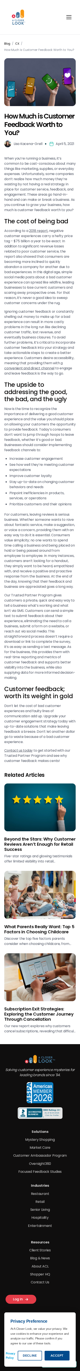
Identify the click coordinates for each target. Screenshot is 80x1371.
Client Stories (40, 1250)
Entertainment (40, 1225)
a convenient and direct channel (33, 366)
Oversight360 (40, 1163)
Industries (40, 1185)
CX (17, 43)
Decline (30, 1355)
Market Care (40, 1147)
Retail (40, 1201)
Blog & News (40, 1258)
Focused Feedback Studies (40, 1171)
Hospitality (39, 1217)
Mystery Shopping (40, 1139)
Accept (57, 1355)
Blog (7, 43)
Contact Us (40, 1282)
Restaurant (40, 1193)
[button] (70, 17)
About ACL (40, 1266)
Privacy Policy (10, 1355)
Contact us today (18, 750)
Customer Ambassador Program (40, 1155)
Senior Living (40, 1209)
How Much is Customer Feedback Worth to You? (39, 50)
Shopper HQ (40, 1274)
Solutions (40, 1131)
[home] (18, 17)
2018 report (38, 230)
